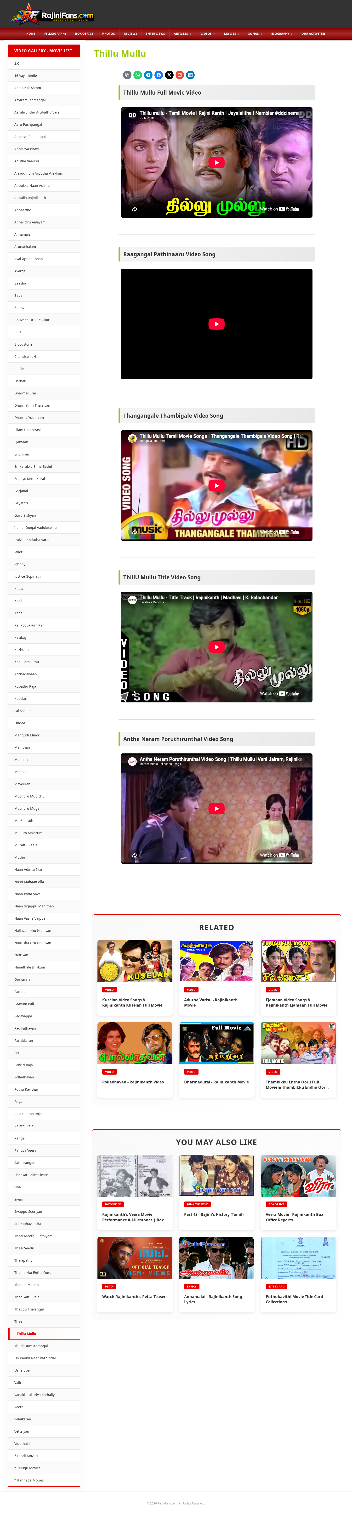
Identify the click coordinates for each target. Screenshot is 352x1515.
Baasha (20, 283)
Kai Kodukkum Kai (28, 625)
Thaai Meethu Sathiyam (33, 1236)
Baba (18, 295)
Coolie (19, 368)
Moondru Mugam (28, 808)
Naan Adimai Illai (28, 869)
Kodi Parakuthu (26, 662)
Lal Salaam (23, 710)
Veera (18, 1407)
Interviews (155, 34)
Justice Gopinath (27, 576)
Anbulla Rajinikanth (30, 197)
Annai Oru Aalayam (29, 222)
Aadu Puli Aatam (27, 87)
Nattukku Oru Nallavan (32, 942)
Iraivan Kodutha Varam (32, 539)
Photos (108, 34)
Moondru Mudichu (29, 796)
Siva (17, 1187)
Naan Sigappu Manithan (34, 906)
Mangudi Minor (27, 735)
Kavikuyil (21, 637)
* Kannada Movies (29, 1480)
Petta (18, 1052)
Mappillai (21, 771)
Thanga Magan (26, 1284)
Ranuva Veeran (26, 1150)
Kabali (19, 613)
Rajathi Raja (24, 1126)
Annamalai (23, 234)
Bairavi (19, 307)
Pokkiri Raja (23, 1065)
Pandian (21, 991)
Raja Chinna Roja (28, 1113)
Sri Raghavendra (27, 1223)
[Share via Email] (180, 75)
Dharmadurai (25, 393)
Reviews (130, 34)
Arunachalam (25, 246)
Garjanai (21, 491)
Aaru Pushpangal (28, 124)
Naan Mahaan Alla (29, 881)
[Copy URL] (127, 75)
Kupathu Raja (25, 686)
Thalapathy (23, 1260)
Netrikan (21, 955)
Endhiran (21, 454)
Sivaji (18, 1199)
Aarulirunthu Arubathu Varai (37, 112)
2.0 (16, 63)
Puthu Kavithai (26, 1089)
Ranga (19, 1138)
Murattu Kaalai (26, 845)
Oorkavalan (23, 979)
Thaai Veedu (24, 1248)
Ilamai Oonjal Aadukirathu (35, 527)
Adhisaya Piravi (26, 149)
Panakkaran (23, 1040)
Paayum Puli (24, 1004)
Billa (17, 332)
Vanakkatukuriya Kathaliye (35, 1394)
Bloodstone (23, 344)
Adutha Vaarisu (26, 161)
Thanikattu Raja (27, 1297)
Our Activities (313, 34)
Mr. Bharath (23, 820)
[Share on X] (169, 75)
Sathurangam (25, 1162)
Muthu (19, 857)
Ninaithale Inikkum (29, 967)
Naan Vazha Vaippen (31, 918)
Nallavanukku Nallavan (32, 930)
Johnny (19, 564)
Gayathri (21, 503)
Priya (18, 1101)
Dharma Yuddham (29, 417)
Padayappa (23, 1016)
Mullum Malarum (28, 833)
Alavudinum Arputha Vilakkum (38, 173)
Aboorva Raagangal (30, 136)
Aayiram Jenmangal (30, 100)
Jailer (18, 552)
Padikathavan (25, 1028)
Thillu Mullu (26, 1333)
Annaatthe (22, 210)
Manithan (22, 747)
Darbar (20, 381)
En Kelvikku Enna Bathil (33, 466)
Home (30, 34)
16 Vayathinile (25, 75)
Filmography (55, 34)
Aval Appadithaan (28, 258)
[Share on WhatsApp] (137, 75)
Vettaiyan (21, 1431)
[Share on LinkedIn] (190, 75)
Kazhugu (21, 649)
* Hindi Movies (26, 1455)
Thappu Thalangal (29, 1309)
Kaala (18, 588)
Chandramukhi (26, 356)
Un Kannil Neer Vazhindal (35, 1358)
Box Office (84, 34)
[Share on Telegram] (148, 75)
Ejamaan (21, 442)
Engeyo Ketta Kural (29, 478)
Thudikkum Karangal (31, 1346)
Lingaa (19, 723)
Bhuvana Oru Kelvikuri (32, 320)
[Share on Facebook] (158, 75)
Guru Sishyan (25, 515)
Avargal (20, 271)
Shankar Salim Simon (31, 1175)
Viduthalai (22, 1443)
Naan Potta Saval (27, 894)
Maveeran (22, 784)
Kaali (18, 600)
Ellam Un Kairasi (27, 429)
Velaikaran (22, 1419)
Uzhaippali (23, 1370)
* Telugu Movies (27, 1468)
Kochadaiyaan (25, 674)
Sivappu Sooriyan (28, 1211)
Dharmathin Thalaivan (32, 405)
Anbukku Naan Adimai (32, 185)
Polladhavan (24, 1077)
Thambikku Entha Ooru (32, 1272)
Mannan (21, 759)
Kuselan (20, 698)
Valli (17, 1382)
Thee (18, 1321)
